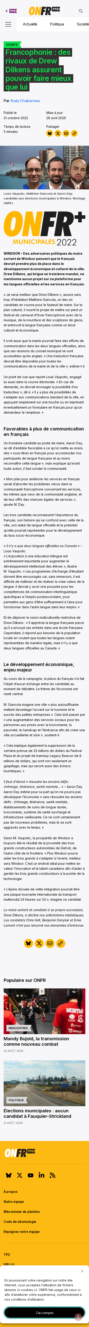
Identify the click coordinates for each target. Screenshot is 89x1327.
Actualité (30, 24)
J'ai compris (45, 1313)
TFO (7, 1255)
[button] (82, 1271)
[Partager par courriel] (66, 133)
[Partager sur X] (58, 133)
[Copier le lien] (74, 133)
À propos (10, 1192)
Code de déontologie (20, 1222)
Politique (57, 24)
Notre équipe (14, 1202)
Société (12, 44)
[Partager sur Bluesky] (49, 133)
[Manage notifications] (78, 1317)
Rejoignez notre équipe (22, 1232)
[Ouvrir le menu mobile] (8, 24)
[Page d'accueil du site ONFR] (44, 1152)
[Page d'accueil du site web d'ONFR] (44, 10)
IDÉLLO (9, 1265)
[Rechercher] (81, 11)
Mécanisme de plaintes (22, 1212)
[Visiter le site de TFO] (11, 10)
